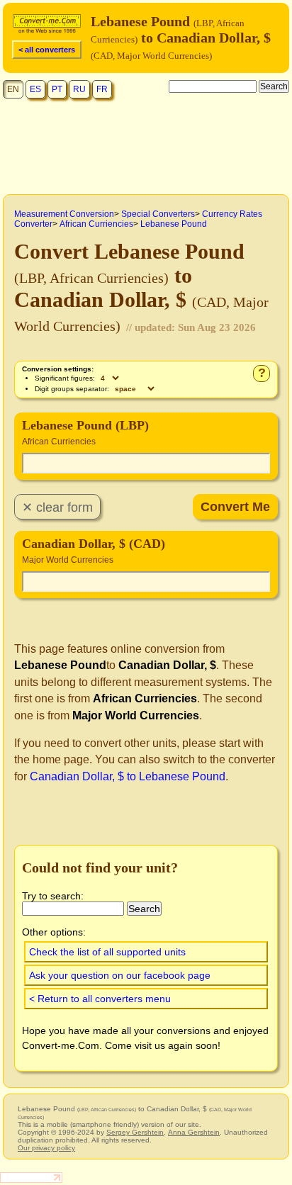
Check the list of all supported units (107, 951)
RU (79, 89)
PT (57, 89)
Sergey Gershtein (135, 1132)
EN (13, 89)
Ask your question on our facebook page (119, 975)
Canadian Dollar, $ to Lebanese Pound (127, 776)
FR (102, 89)
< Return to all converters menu (100, 998)
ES (35, 89)
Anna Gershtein (194, 1132)
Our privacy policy (46, 1148)
